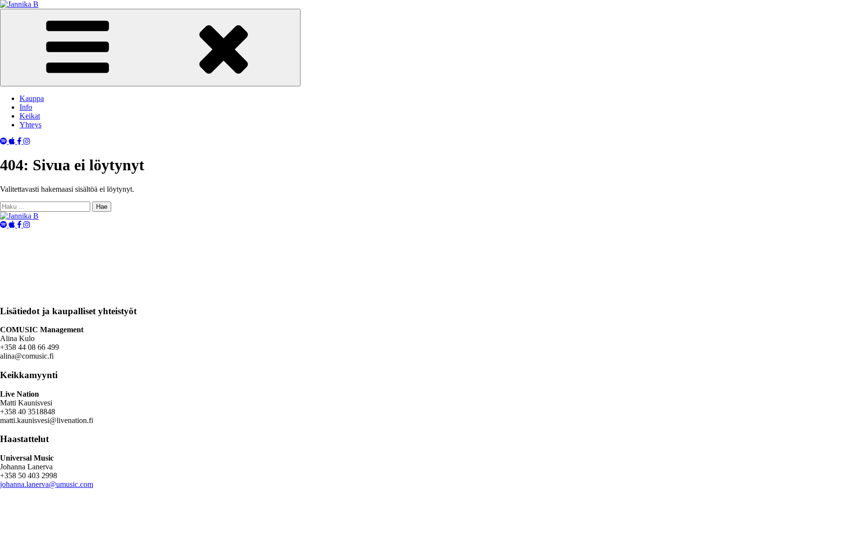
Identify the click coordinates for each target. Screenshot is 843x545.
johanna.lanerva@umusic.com (46, 484)
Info (26, 107)
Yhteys (30, 125)
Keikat (30, 116)
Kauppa (32, 98)
